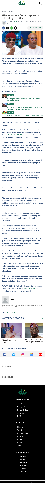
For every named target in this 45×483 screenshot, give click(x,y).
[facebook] (4, 354)
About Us (20, 404)
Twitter (22, 459)
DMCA (19, 416)
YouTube (23, 465)
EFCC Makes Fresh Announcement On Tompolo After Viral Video (24, 108)
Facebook (23, 456)
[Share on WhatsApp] (11, 28)
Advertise (20, 413)
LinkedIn (23, 472)
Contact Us (21, 407)
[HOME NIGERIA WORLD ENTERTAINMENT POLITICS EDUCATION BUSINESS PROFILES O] (22, 3)
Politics (20, 436)
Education (21, 442)
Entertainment (22, 433)
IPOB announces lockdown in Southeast (25, 116)
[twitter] (13, 354)
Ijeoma (15, 21)
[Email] (15, 28)
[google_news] (31, 354)
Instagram (23, 462)
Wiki (19, 445)
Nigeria (10, 11)
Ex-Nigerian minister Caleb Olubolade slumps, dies (24, 100)
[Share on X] (7, 28)
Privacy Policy (22, 410)
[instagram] (22, 354)
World (19, 430)
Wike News (11, 312)
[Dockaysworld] (22, 3)
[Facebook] (3, 28)
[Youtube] (40, 354)
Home (4, 11)
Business (20, 439)
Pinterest (23, 468)
